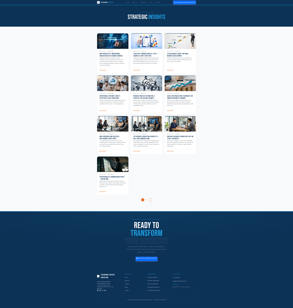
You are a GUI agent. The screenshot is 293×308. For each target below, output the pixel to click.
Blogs (150, 2)
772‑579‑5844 (176, 277)
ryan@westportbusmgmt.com (180, 281)
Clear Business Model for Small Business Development (178, 55)
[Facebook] (100, 290)
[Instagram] (102, 290)
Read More (102, 110)
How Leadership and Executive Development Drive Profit (109, 138)
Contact (158, 2)
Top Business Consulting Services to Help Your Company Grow (145, 138)
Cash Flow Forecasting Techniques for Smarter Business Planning (180, 97)
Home (127, 2)
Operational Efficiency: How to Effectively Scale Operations (109, 97)
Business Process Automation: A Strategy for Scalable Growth (144, 97)
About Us (135, 2)
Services (143, 2)
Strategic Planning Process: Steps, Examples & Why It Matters (145, 55)
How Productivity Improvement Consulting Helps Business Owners (111, 55)
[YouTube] (105, 290)
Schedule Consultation (147, 258)
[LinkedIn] (98, 290)
